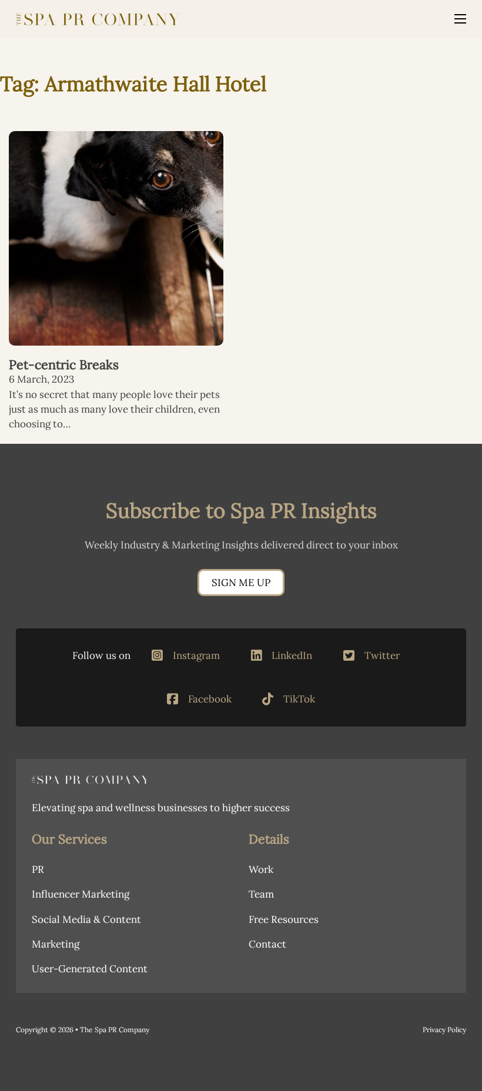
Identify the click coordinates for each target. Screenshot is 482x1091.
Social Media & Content (86, 919)
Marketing (55, 944)
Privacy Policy (444, 1029)
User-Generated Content (90, 968)
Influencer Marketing (80, 894)
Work (261, 869)
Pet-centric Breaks (64, 364)
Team (261, 894)
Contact (267, 944)
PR (38, 869)
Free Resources (284, 919)
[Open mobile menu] (460, 19)
